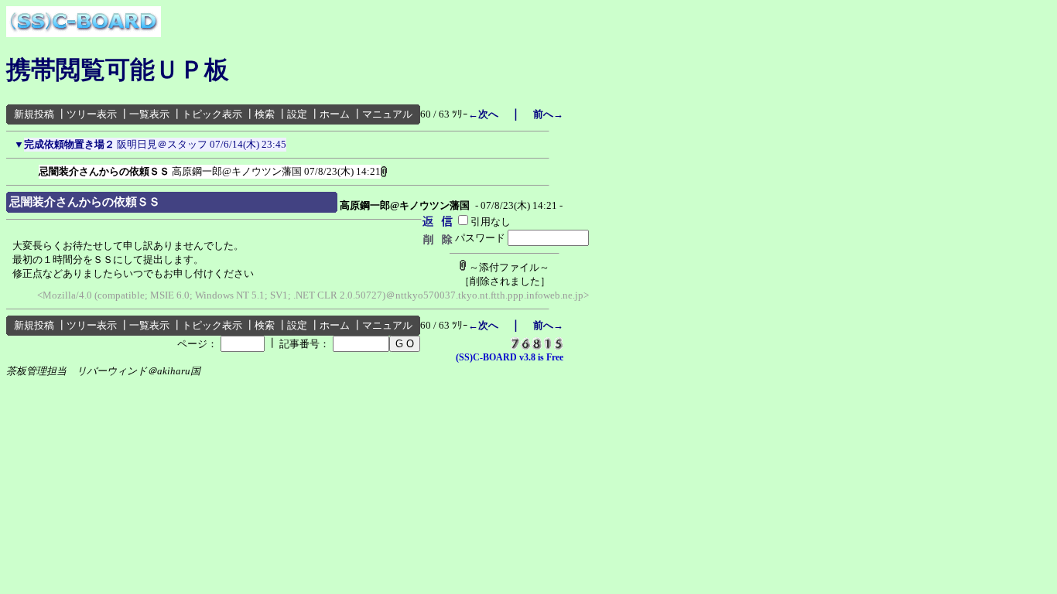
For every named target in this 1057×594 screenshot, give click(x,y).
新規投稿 (34, 114)
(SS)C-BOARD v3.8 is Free (509, 357)
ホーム (335, 114)
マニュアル (387, 114)
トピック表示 (212, 114)
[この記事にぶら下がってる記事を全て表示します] (31, 168)
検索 (265, 114)
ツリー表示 (92, 114)
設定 (297, 114)
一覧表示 (149, 114)
